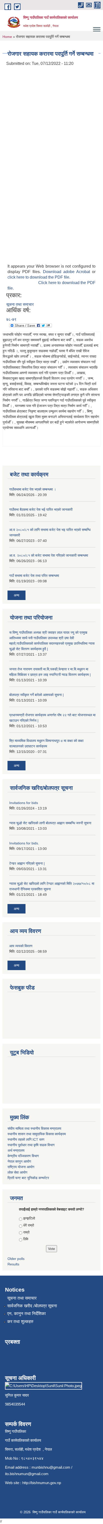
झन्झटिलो (29, 1218)
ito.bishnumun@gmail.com (26, 1474)
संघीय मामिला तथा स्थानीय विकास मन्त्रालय (34, 1128)
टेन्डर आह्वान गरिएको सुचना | (27, 863)
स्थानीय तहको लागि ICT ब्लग (26, 1139)
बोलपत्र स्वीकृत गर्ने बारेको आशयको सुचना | (36, 695)
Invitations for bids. (24, 843)
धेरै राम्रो (28, 1225)
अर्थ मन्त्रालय (16, 1150)
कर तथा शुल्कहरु (20, 1321)
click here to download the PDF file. (39, 277)
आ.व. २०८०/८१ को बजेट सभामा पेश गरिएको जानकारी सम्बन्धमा (48, 555)
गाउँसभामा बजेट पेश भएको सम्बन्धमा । (32, 489)
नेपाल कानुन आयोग (19, 1161)
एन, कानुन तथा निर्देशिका (26, 1313)
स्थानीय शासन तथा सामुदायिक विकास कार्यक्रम (37, 1134)
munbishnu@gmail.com (51, 1467)
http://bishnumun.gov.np (41, 1483)
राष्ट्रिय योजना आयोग (21, 1167)
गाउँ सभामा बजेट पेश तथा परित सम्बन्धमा (34, 576)
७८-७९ (11, 319)
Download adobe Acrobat (67, 272)
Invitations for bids (23, 803)
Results (13, 1264)
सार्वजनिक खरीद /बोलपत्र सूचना (32, 1306)
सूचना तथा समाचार (20, 304)
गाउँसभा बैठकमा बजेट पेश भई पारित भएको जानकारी (40, 509)
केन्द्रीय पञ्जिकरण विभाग (23, 1156)
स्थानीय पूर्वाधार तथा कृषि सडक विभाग (31, 1145)
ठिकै (25, 1239)
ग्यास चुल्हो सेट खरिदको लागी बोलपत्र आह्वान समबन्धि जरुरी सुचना (50, 823)
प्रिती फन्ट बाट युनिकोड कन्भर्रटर (28, 1178)
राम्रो (26, 1232)
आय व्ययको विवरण (20, 946)
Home (7, 37)
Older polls (16, 1259)
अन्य (16, 595)
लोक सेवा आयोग (17, 1172)
